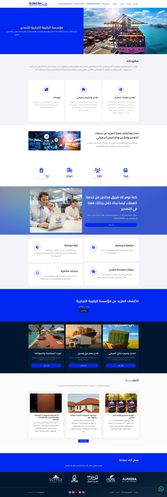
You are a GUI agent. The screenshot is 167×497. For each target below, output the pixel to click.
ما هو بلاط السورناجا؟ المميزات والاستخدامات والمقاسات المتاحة (46, 417)
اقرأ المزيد (83, 310)
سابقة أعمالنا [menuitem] (105, 4)
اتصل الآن (46, 365)
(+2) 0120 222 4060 (78, 4)
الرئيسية (136, 492)
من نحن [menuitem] (122, 4)
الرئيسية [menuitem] (135, 4)
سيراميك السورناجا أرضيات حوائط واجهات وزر (83, 416)
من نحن (117, 492)
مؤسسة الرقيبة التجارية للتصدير (41, 27)
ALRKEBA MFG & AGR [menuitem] (93, 4)
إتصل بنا (112, 492)
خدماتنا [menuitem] (115, 4)
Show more (83, 441)
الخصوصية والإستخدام (126, 492)
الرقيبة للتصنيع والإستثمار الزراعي (123, 416)
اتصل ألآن (111, 225)
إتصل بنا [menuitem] (128, 4)
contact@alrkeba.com (65, 4)
